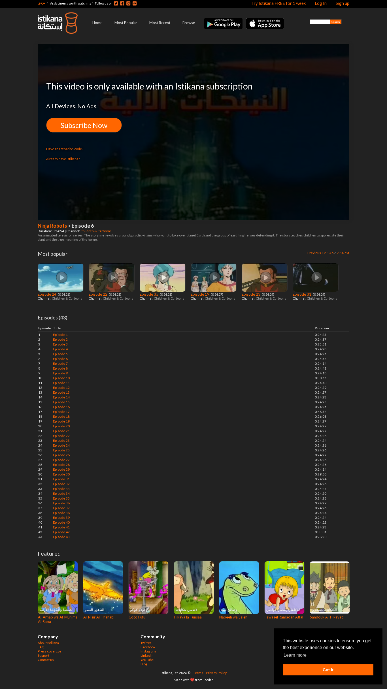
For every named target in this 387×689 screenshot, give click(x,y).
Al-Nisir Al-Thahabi (98, 617)
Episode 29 (61, 469)
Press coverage (49, 651)
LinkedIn (147, 655)
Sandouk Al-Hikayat (326, 617)
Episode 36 (61, 503)
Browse (188, 22)
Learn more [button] (295, 655)
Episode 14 (61, 397)
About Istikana (48, 643)
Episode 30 (61, 474)
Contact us (46, 660)
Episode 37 (61, 508)
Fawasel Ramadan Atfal (284, 617)
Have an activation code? (64, 149)
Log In (321, 3)
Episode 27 (61, 460)
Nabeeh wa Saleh (233, 617)
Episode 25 (61, 450)
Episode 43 (61, 537)
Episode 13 (61, 392)
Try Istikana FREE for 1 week (278, 3)
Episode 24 (47, 294)
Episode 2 (60, 339)
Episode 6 (60, 359)
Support (43, 655)
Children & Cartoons (96, 231)
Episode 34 (61, 493)
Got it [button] (328, 669)
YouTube (147, 660)
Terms (198, 673)
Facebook (148, 647)
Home (97, 22)
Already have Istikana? (63, 159)
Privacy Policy (216, 673)
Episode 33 (61, 489)
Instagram (148, 651)
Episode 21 (61, 431)
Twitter (146, 643)
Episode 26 (61, 455)
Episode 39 (61, 517)
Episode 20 (61, 426)
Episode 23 (251, 294)
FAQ (41, 647)
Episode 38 (61, 513)
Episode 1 (60, 334)
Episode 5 (60, 354)
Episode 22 (98, 294)
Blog (144, 664)
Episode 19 (200, 294)
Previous (314, 253)
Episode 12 (61, 387)
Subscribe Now (84, 125)
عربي (41, 2)
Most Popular (125, 22)
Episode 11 (61, 383)
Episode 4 (60, 349)
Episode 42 (61, 532)
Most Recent (159, 22)
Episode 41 (61, 527)
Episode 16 (61, 407)
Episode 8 (60, 368)
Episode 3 (60, 344)
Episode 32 (61, 484)
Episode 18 (61, 416)
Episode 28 (61, 464)
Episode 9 (60, 373)
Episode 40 (61, 522)
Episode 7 (60, 363)
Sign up (342, 3)
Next (345, 253)
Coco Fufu (137, 617)
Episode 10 (61, 378)
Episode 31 (302, 294)
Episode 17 (61, 411)
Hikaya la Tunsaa (188, 617)
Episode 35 (149, 294)
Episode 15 (61, 402)
